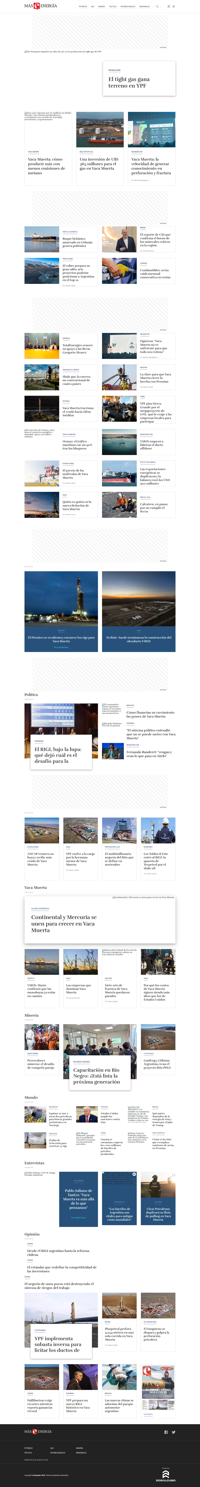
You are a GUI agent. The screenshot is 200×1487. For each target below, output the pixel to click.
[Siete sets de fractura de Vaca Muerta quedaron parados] (119, 962)
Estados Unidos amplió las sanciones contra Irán (110, 1118)
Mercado (61, 631)
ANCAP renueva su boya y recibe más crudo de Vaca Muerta (40, 859)
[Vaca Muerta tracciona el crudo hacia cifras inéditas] (41, 409)
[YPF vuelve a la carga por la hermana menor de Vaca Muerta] (80, 830)
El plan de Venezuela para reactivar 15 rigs (58, 1143)
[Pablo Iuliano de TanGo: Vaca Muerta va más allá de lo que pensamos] (41, 1199)
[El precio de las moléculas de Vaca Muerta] (41, 473)
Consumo (143, 263)
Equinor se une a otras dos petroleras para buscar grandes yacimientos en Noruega (60, 1119)
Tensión (30, 1393)
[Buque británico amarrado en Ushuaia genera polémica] (41, 239)
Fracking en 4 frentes (71, 370)
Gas (92, 6)
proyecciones (68, 259)
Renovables (144, 6)
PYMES (142, 397)
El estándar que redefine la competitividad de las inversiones (62, 1269)
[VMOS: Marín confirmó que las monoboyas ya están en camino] (42, 962)
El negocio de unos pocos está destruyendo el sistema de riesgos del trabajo (59, 1286)
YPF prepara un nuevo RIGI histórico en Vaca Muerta (78, 1405)
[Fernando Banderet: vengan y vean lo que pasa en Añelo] (113, 751)
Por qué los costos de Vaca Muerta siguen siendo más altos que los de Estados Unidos (157, 992)
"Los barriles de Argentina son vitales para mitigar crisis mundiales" (119, 1214)
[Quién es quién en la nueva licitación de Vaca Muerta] (41, 505)
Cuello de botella (158, 1133)
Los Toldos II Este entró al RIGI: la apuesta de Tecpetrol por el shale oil (156, 861)
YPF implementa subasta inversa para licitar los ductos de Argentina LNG (58, 1347)
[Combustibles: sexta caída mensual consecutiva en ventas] (119, 271)
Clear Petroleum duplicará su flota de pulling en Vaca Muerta (158, 1214)
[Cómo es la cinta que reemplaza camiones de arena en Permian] (139, 1140)
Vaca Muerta (33, 152)
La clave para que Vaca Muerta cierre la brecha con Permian (155, 377)
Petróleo (83, 6)
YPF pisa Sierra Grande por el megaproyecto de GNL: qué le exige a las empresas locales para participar (156, 412)
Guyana (103, 1133)
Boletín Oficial (86, 152)
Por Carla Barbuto (61, 647)
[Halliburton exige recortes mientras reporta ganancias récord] (42, 1377)
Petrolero (104, 1107)
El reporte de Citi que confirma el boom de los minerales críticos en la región (155, 240)
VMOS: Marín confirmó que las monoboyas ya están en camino (41, 990)
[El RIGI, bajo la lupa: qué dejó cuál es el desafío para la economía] (61, 730)
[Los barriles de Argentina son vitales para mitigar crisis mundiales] (119, 1185)
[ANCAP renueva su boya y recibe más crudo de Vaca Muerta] (42, 830)
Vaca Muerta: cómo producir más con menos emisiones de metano (46, 166)
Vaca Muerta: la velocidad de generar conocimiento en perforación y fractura (151, 166)
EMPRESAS (66, 338)
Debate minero (32, 1054)
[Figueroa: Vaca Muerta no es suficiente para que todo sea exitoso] (119, 346)
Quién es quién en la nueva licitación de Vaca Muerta (77, 505)
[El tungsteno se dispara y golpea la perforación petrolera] (158, 1306)
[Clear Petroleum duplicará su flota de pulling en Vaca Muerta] (158, 1185)
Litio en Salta (149, 1054)
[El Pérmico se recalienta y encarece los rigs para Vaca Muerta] (61, 598)
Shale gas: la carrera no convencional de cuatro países (76, 380)
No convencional (150, 1322)
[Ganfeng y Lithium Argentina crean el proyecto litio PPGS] (158, 1037)
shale (65, 495)
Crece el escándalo (70, 232)
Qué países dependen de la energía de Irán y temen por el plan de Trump (162, 1119)
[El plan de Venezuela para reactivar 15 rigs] (35, 1140)
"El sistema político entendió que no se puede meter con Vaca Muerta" (151, 734)
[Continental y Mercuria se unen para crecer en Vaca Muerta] (144, 919)
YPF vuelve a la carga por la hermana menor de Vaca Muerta (80, 859)
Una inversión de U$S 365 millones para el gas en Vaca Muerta (99, 164)
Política (112, 6)
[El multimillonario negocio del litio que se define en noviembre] (119, 830)
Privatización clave (112, 847)
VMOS (139, 631)
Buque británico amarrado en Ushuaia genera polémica (77, 242)
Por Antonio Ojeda (69, 286)
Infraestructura (146, 434)
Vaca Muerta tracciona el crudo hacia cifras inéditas (78, 411)
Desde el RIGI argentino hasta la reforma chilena (58, 1253)
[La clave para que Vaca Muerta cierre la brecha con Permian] (119, 377)
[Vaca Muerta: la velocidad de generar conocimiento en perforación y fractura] (151, 129)
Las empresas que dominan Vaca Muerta (78, 988)
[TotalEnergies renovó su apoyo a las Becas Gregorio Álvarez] (41, 346)
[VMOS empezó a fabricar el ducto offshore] (119, 442)
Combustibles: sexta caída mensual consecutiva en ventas (155, 273)
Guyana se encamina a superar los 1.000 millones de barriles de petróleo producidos (112, 1147)
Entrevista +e (119, 1202)
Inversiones (148, 847)
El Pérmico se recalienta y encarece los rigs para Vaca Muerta (61, 639)
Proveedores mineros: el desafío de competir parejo (40, 1064)
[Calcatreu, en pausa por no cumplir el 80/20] (119, 505)
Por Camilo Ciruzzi (69, 514)
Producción (114, 70)
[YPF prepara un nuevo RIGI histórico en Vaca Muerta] (80, 1377)
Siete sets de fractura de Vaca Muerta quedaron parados (117, 990)
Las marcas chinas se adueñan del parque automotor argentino (119, 1405)
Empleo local (145, 497)
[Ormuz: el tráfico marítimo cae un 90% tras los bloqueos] (41, 442)
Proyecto (30, 978)
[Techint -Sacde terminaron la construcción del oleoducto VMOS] (139, 598)
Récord (107, 1322)
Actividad (158, 1202)
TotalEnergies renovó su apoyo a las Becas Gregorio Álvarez (78, 348)
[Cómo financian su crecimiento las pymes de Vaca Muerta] (113, 711)
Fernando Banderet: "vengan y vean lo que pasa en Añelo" (149, 754)
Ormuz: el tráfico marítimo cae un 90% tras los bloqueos (77, 445)
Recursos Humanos (81, 1062)
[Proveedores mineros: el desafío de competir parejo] (42, 1037)
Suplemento (148, 1414)
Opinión (30, 1244)
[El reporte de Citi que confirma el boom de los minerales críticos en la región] (119, 239)
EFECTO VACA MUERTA (148, 462)
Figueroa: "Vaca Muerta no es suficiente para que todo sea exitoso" (153, 346)
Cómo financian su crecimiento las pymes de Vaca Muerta (150, 714)
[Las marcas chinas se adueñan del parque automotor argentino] (119, 1377)
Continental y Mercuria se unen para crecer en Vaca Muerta (64, 924)
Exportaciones (68, 464)
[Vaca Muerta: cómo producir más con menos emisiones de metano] (48, 129)
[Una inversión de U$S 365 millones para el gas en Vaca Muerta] (100, 129)
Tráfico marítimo (69, 434)
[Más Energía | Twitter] (174, 6)
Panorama (39, 741)
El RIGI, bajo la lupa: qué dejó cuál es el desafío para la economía (58, 758)
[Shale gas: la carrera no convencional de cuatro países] (41, 377)
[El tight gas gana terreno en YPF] (100, 78)
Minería (101, 6)
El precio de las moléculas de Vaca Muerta (75, 474)
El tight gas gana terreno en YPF (129, 82)
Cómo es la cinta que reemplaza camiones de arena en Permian (163, 1144)
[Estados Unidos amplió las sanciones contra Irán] (87, 1114)
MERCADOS (130, 705)
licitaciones (40, 1330)
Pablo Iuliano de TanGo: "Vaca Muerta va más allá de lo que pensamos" (78, 1199)
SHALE (68, 978)
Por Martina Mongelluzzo (140, 180)
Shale (68, 847)
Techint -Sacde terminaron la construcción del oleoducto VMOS (138, 639)
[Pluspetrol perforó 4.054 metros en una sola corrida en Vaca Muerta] (119, 1306)
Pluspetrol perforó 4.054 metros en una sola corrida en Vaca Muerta (119, 1334)
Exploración (53, 1107)
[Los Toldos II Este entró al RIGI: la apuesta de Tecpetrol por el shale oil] (158, 830)
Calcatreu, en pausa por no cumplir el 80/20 (153, 507)
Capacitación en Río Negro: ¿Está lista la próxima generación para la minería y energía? (96, 1082)
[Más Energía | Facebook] (169, 6)
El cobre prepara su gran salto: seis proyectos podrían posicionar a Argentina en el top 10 (78, 273)
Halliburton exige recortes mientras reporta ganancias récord (39, 1405)
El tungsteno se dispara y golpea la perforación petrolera (156, 1334)
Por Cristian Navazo (147, 251)
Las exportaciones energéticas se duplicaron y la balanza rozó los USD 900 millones (155, 476)
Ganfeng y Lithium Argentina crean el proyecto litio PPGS (157, 1064)
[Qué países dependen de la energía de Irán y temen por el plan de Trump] (139, 1114)
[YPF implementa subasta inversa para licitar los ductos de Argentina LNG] (61, 1320)
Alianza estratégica (40, 908)
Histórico (66, 401)
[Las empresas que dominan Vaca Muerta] (80, 962)
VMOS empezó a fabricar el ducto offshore (151, 445)
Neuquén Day (136, 152)
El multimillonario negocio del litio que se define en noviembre (119, 859)
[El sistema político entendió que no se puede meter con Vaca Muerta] (113, 730)
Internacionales (128, 6)
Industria (143, 367)
